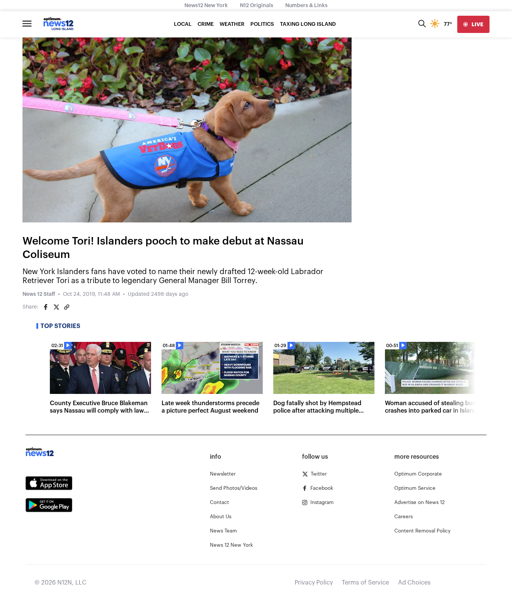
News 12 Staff (38, 294)
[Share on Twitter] (56, 307)
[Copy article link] (67, 307)
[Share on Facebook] (46, 307)
